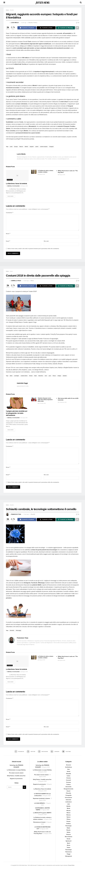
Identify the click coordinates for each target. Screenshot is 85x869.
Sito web (46, 241)
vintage (59, 375)
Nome (8, 233)
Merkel (26, 146)
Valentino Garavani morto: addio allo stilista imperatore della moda (45, 399)
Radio (68, 828)
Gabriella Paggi (16, 280)
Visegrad (51, 146)
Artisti (68, 771)
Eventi (68, 791)
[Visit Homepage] (42, 2)
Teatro (68, 847)
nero (46, 375)
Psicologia (68, 825)
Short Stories (68, 836)
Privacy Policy (71, 865)
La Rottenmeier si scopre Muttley (16, 770)
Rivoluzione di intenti (39, 822)
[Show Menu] (4, 2)
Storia (68, 845)
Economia (68, 786)
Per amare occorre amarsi (16, 773)
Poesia (68, 821)
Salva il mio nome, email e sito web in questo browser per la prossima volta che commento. (33, 248)
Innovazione (68, 797)
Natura (68, 817)
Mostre (68, 810)
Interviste (68, 799)
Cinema (68, 778)
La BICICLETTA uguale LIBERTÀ (42, 812)
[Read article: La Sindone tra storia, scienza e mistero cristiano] (34, 172)
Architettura (68, 767)
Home (7, 10)
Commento (9, 212)
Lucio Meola (15, 22)
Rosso (54, 375)
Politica (35, 22)
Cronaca (68, 782)
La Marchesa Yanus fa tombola (16, 183)
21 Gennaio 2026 (42, 403)
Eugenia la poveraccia (16, 778)
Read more (11, 196)
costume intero (24, 375)
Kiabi (35, 375)
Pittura (68, 819)
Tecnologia (68, 849)
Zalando (65, 375)
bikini (11, 375)
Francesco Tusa (16, 514)
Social (68, 839)
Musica (68, 815)
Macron (21, 146)
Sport (68, 843)
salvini (36, 146)
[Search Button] (81, 2)
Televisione (68, 852)
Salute (68, 832)
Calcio (68, 776)
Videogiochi (68, 856)
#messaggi (18, 630)
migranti (31, 146)
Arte (68, 769)
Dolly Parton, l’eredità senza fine (16, 775)
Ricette (68, 830)
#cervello (12, 630)
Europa (16, 146)
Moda (11, 271)
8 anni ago (23, 22)
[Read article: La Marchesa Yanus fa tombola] (17, 175)
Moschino (41, 375)
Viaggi (68, 854)
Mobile (68, 806)
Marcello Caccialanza (13, 185)
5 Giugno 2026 (24, 417)
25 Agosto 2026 (62, 174)
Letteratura (68, 802)
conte (11, 146)
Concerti (68, 780)
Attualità (12, 10)
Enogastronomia (68, 789)
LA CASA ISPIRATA (39, 803)
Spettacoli (68, 841)
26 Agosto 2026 (42, 174)
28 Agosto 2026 (24, 185)
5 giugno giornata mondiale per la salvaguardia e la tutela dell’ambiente (16, 413)
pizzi (50, 375)
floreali (30, 375)
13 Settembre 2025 (62, 402)
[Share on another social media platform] (77, 27)
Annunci (68, 765)
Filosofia (68, 793)
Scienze (68, 834)
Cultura (9, 407)
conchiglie (16, 375)
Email (8, 241)
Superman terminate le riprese (41, 798)
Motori (68, 812)
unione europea (43, 146)
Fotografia (68, 795)
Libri (68, 804)
